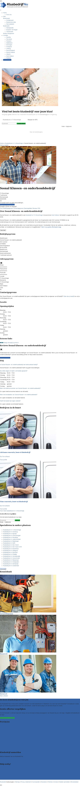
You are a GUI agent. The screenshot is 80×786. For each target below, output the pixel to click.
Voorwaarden (36, 782)
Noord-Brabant (10, 50)
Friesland (8, 41)
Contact (2, 779)
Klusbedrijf (3, 782)
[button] (19, 364)
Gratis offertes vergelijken (7, 204)
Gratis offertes (7, 60)
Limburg (8, 48)
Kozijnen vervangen (12, 29)
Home (5, 13)
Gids (4, 16)
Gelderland (9, 43)
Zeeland (8, 58)
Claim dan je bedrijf (68, 296)
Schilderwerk (10, 20)
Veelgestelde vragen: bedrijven (8, 777)
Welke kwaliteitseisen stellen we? (9, 770)
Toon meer (3, 569)
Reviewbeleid (74, 782)
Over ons (8, 14)
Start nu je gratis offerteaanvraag (51, 227)
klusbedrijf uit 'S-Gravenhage (34, 215)
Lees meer (3, 230)
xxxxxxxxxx (3, 267)
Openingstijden (28, 208)
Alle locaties (3, 748)
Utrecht (8, 54)
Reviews (35, 208)
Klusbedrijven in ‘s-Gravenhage (14, 143)
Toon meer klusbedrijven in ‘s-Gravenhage (12, 511)
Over (1, 208)
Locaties (5, 35)
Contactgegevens (18, 208)
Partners (50, 782)
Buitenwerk (6, 26)
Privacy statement (26, 782)
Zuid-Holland (10, 56)
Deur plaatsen (10, 24)
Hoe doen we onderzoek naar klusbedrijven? (12, 772)
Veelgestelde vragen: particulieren (9, 775)
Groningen (9, 45)
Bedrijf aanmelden (5, 760)
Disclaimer (44, 782)
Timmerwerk (9, 31)
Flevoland (9, 39)
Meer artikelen (4, 696)
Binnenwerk (6, 18)
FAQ (39, 208)
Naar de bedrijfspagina (36, 132)
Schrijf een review (5, 358)
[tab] (40, 365)
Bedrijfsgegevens (8, 208)
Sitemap (17, 782)
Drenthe (8, 37)
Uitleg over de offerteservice (8, 768)
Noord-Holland (10, 52)
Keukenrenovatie (11, 22)
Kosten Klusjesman (8, 33)
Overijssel (9, 46)
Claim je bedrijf (4, 145)
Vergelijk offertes (21, 123)
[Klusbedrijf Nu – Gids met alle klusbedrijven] (14, 7)
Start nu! (17, 520)
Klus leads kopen (5, 758)
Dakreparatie (9, 28)
